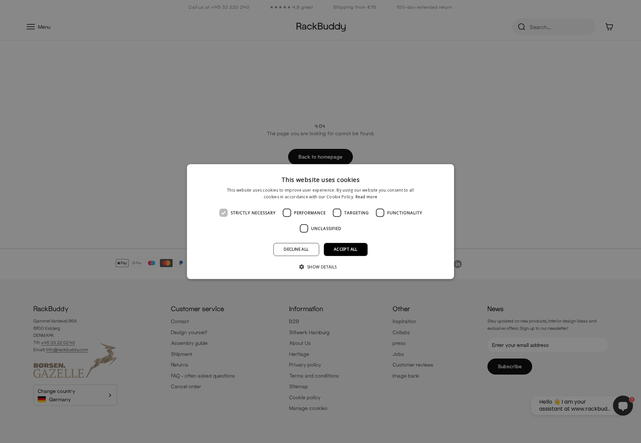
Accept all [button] (346, 249)
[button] (320, 267)
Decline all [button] (296, 249)
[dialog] (320, 221)
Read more (367, 197)
